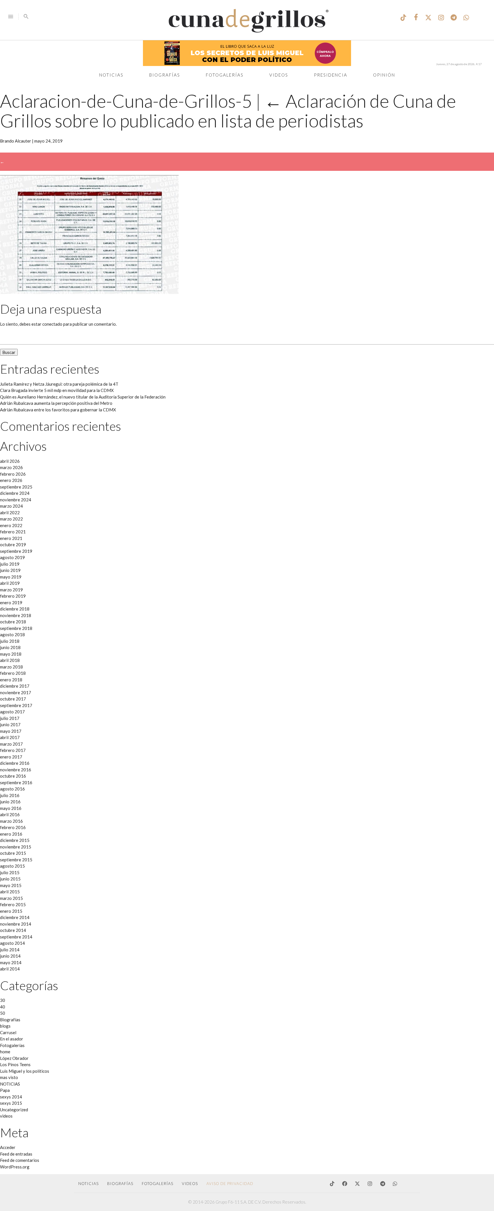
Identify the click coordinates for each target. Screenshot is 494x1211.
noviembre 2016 (15, 769)
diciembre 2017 (14, 685)
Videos (278, 74)
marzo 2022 (11, 518)
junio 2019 (10, 570)
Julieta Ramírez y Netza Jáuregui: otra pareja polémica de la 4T (59, 384)
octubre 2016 (13, 775)
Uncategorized (14, 1109)
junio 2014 (10, 955)
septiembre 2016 (16, 782)
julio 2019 (9, 564)
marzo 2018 (11, 666)
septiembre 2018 (16, 628)
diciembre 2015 (14, 840)
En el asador (11, 1038)
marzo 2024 (11, 506)
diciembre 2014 (14, 917)
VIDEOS (190, 1183)
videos (6, 1115)
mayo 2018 (10, 653)
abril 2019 (10, 583)
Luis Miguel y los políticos (24, 1071)
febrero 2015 (13, 904)
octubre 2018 (13, 621)
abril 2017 (10, 737)
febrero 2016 (13, 827)
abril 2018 (10, 660)
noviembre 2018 (15, 615)
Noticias (111, 74)
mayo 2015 (10, 885)
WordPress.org (14, 1166)
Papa (5, 1090)
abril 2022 (10, 512)
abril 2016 (10, 814)
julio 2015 (9, 872)
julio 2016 (9, 795)
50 (2, 1013)
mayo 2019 (10, 576)
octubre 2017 (13, 698)
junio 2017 (10, 724)
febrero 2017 (13, 750)
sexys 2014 (11, 1096)
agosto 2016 (12, 788)
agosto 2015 (12, 865)
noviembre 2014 (15, 923)
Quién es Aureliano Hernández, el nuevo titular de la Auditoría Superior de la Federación (83, 396)
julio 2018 (9, 641)
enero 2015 (11, 911)
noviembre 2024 (15, 499)
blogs (5, 1025)
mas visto (9, 1077)
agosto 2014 (12, 943)
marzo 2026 (11, 467)
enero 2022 (11, 525)
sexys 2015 (11, 1103)
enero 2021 (11, 538)
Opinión (384, 74)
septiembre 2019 (16, 551)
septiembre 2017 (16, 705)
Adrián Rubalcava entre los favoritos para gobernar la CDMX (58, 409)
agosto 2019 (12, 557)
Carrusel (8, 1032)
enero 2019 (11, 602)
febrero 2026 (13, 474)
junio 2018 (10, 647)
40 (2, 1006)
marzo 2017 (11, 743)
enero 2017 (11, 756)
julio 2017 (9, 718)
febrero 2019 (13, 596)
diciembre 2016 (14, 763)
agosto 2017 (12, 711)
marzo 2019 (11, 589)
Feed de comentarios (19, 1160)
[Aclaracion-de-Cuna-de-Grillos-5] (89, 292)
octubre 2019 (13, 544)
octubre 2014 (13, 930)
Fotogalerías (225, 74)
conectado (52, 324)
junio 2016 (10, 801)
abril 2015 (10, 891)
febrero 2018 (13, 673)
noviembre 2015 (15, 846)
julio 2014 (9, 949)
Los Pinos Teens (15, 1064)
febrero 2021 (13, 531)
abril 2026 (10, 461)
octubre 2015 (13, 853)
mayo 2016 (10, 808)
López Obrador (14, 1058)
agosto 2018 (12, 634)
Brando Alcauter (15, 140)
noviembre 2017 (15, 692)
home (5, 1051)
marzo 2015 (11, 898)
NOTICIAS (10, 1083)
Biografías (164, 74)
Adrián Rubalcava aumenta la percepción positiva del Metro (56, 403)
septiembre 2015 (16, 859)
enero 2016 (11, 833)
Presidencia (330, 74)
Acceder (7, 1147)
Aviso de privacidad (229, 1183)
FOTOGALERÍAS (157, 1183)
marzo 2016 (11, 821)
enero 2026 (11, 480)
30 (2, 1000)
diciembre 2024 (14, 493)
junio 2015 (10, 878)
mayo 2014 (10, 962)
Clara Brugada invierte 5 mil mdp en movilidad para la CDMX (57, 390)
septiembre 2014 (16, 936)
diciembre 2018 (14, 608)
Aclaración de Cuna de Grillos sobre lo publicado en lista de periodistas (228, 110)
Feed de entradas (16, 1153)
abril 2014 (10, 968)
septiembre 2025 (16, 486)
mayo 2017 (10, 731)
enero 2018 (11, 679)
